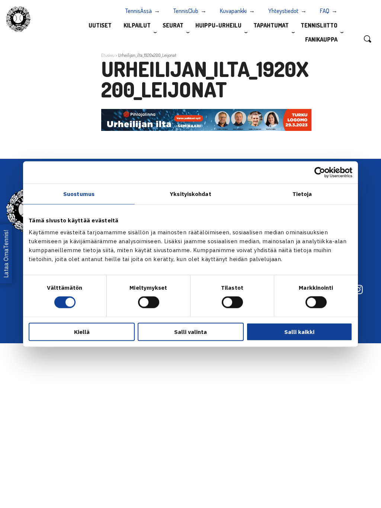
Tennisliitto (319, 25)
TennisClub (185, 11)
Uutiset (100, 25)
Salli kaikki (299, 331)
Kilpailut (137, 25)
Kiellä (82, 331)
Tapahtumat (271, 25)
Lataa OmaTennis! (6, 254)
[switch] (148, 302)
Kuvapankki (233, 11)
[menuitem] (100, 25)
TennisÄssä (138, 11)
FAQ (324, 11)
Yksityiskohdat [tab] (190, 193)
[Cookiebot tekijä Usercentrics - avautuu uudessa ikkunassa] (319, 172)
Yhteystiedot (283, 11)
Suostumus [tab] (79, 193)
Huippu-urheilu (218, 25)
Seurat (173, 25)
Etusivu (108, 55)
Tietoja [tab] (302, 193)
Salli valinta (190, 331)
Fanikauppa (321, 39)
